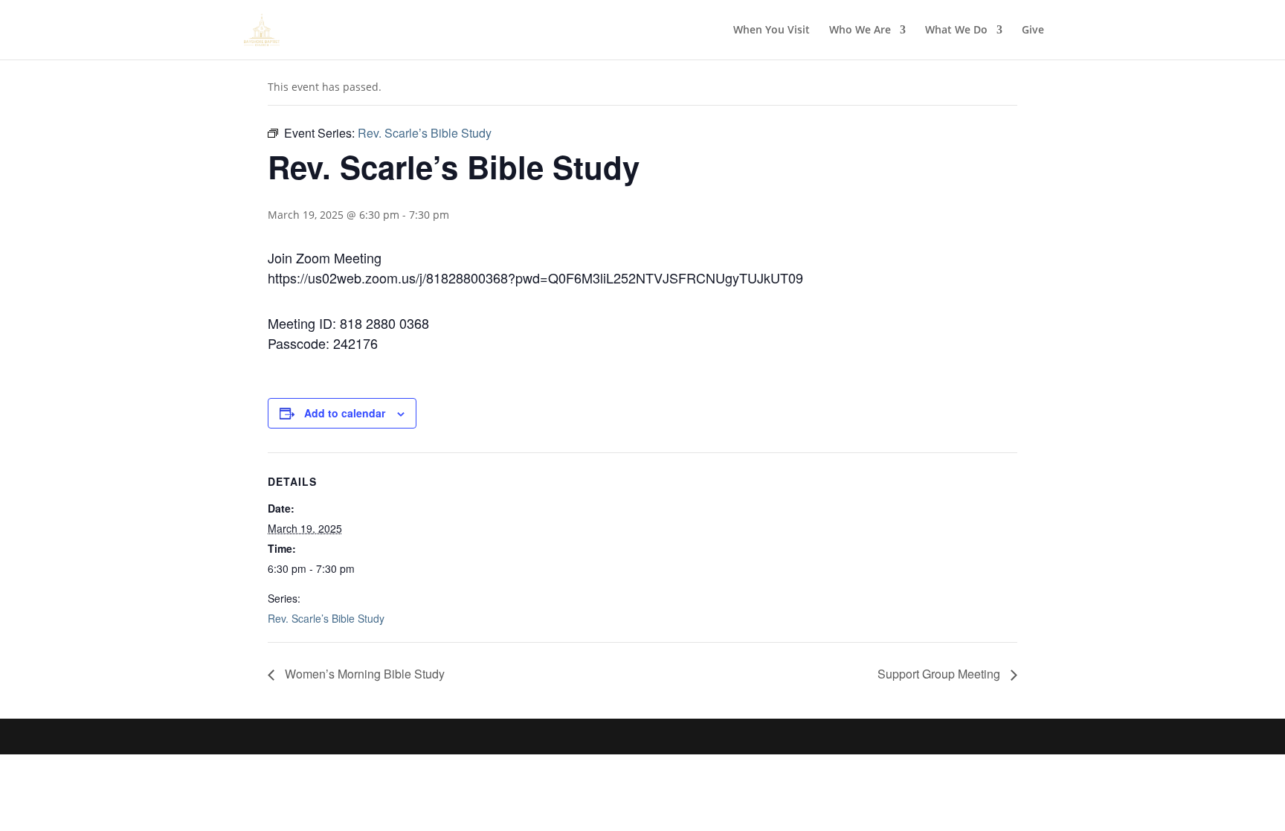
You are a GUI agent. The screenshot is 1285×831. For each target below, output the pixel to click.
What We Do (956, 30)
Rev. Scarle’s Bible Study (326, 618)
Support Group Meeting (940, 673)
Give (1033, 30)
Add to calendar (344, 412)
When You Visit (771, 30)
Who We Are (860, 30)
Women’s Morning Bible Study (363, 673)
